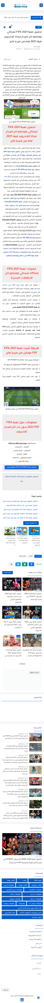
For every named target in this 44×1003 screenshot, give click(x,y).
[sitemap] (22, 999)
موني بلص (13, 996)
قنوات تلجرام (36, 917)
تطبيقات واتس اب (35, 903)
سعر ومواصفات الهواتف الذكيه (30, 913)
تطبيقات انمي (9, 885)
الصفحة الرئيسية (35, 931)
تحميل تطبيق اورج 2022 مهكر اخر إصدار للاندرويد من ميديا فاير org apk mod (16, 748)
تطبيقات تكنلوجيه (35, 890)
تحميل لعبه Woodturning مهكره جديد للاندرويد (36, 542)
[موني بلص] (22, 5)
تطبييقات (21, 903)
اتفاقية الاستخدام (35, 939)
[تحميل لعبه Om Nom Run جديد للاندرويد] (22, 531)
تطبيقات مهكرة (15, 899)
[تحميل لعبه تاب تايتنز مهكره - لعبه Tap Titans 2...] (9, 531)
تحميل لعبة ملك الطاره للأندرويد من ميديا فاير (20, 514)
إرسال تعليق (34, 672)
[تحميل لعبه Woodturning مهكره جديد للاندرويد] (34, 531)
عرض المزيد (7, 572)
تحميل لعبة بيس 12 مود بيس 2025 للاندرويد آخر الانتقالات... (12, 625)
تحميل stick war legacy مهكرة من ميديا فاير (21, 510)
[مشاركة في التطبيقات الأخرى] (11, 564)
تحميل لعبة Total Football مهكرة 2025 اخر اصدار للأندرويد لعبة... (16, 18)
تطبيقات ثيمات (15, 894)
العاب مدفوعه (36, 885)
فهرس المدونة (36, 947)
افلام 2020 (37, 880)
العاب (38, 27)
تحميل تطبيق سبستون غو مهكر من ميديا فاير (20, 501)
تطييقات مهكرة (8, 903)
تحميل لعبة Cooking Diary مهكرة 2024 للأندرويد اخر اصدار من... (12, 653)
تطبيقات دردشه (35, 899)
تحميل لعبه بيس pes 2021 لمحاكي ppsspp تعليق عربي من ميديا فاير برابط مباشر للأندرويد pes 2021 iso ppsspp (15, 760)
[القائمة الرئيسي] (41, 5)
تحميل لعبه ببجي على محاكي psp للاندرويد (22, 505)
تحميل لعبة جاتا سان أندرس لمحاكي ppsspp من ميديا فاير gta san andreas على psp (15, 771)
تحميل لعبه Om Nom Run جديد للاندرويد (23, 541)
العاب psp (23, 556)
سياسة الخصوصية (34, 935)
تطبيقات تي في (35, 894)
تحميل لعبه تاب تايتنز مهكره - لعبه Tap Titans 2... (10, 542)
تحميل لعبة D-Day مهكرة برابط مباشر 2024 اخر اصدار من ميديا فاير (15, 804)
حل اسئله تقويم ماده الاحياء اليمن (29, 908)
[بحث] (3, 5)
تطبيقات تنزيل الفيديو (14, 890)
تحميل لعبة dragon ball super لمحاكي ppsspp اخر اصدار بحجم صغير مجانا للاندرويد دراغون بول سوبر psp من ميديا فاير (15, 783)
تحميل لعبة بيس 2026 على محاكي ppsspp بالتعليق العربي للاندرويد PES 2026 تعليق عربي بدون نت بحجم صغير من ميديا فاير (15, 816)
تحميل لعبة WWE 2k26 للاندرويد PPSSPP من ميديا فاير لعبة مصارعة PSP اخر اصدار (22, 861)
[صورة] (35, 737)
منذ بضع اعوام (35, 536)
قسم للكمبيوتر (10, 913)
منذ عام (38, 591)
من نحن (38, 943)
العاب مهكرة (22, 885)
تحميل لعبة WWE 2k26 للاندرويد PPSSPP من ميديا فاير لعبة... (33, 597)
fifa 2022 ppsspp (29, 238)
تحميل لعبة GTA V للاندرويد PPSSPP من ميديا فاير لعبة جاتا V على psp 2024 (15, 737)
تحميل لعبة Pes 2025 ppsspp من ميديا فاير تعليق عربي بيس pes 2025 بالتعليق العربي (15, 794)
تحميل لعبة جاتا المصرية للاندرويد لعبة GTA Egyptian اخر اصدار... (32, 653)
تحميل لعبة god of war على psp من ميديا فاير (20, 518)
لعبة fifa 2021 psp (24, 170)
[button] (31, 564)
